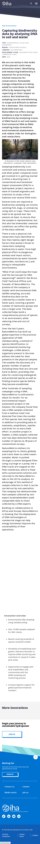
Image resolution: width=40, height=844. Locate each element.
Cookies (35, 835)
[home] (6, 3)
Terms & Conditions (6, 835)
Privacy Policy (22, 835)
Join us (25, 792)
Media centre (11, 792)
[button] (36, 3)
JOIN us (12, 734)
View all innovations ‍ (9, 26)
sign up (10, 774)
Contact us (9, 786)
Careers (25, 786)
